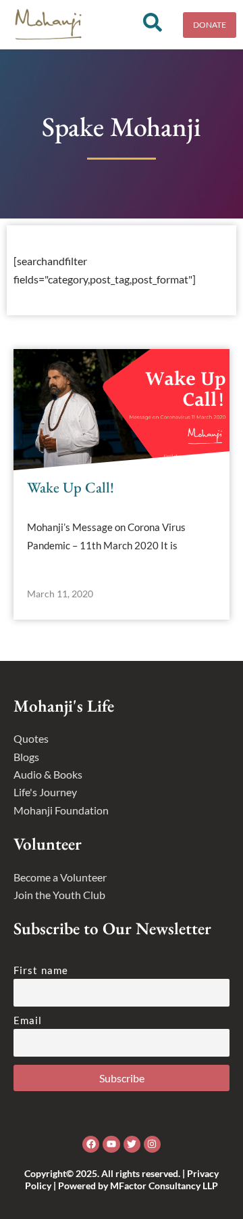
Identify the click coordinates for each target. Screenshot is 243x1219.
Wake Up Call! (70, 487)
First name (41, 970)
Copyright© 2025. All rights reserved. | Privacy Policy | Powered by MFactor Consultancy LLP (121, 1179)
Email (28, 1020)
